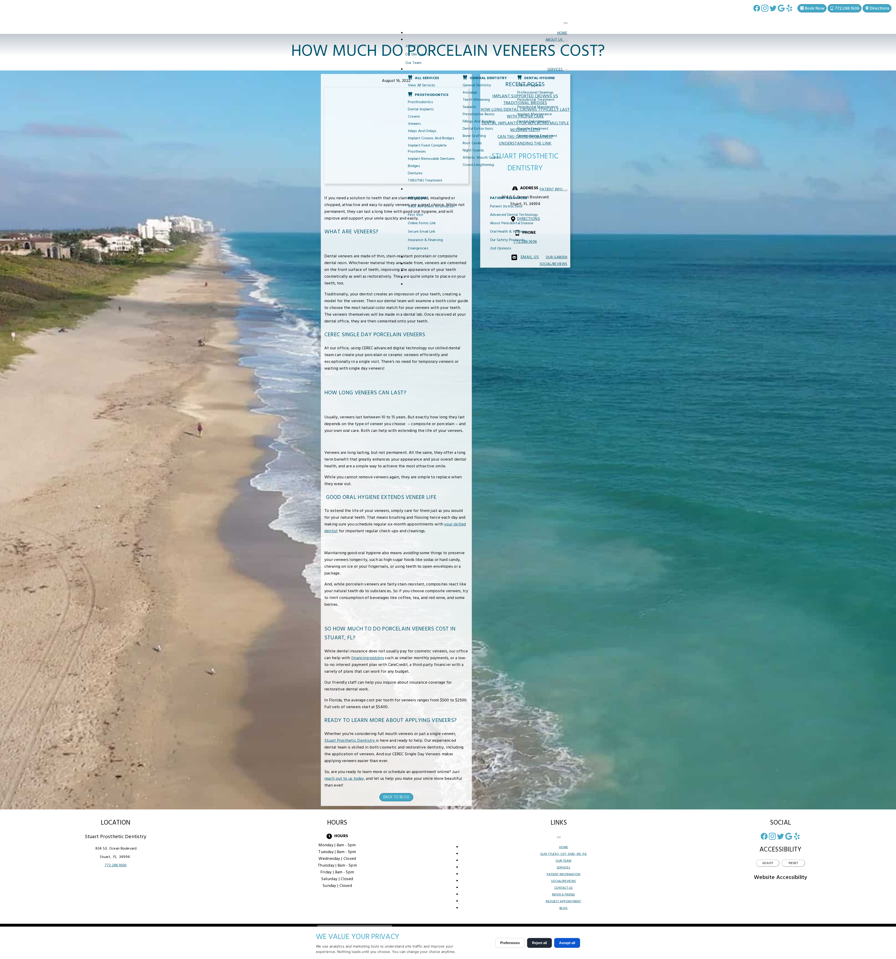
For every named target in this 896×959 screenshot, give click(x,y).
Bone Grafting (474, 136)
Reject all (539, 943)
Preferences (510, 943)
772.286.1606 (116, 865)
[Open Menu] (565, 23)
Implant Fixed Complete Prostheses (427, 149)
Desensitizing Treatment (537, 136)
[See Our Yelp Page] (789, 8)
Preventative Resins (478, 114)
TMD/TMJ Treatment (425, 181)
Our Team (413, 63)
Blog (562, 278)
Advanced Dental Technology (514, 215)
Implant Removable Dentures (431, 159)
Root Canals (472, 143)
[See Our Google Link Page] (781, 8)
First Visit (415, 215)
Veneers (414, 124)
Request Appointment (563, 901)
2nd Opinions (500, 248)
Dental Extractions (478, 129)
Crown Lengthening (478, 165)
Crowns (414, 117)
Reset (793, 863)
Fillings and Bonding (479, 122)
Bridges (414, 166)
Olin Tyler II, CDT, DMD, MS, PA (563, 854)
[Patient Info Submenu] (565, 190)
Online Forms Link (422, 223)
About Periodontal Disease (511, 223)
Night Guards (473, 150)
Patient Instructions (506, 206)
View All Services (421, 85)
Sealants (469, 107)
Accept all (567, 943)
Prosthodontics (420, 102)
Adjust (767, 863)
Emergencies (418, 248)
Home (562, 33)
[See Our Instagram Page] (764, 8)
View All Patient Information (431, 206)
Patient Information (563, 874)
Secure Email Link (421, 232)
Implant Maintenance (534, 114)
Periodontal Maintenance (537, 107)
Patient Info (552, 189)
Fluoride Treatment (532, 129)
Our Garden (556, 257)
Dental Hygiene (529, 85)
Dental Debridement (533, 122)
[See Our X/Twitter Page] (773, 8)
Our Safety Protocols (507, 240)
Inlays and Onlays (422, 131)
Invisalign (470, 93)
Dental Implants (421, 109)
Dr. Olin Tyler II (417, 55)
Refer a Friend (554, 284)
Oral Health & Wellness (508, 232)
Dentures (415, 173)
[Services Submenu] (565, 70)
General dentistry (477, 85)
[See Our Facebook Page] (756, 8)
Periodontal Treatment (536, 100)
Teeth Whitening (476, 100)
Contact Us (556, 271)
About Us (555, 40)
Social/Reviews (553, 264)
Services (555, 69)
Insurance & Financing (425, 240)
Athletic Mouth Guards (481, 158)
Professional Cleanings (535, 93)
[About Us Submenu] (565, 41)
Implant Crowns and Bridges (431, 138)
